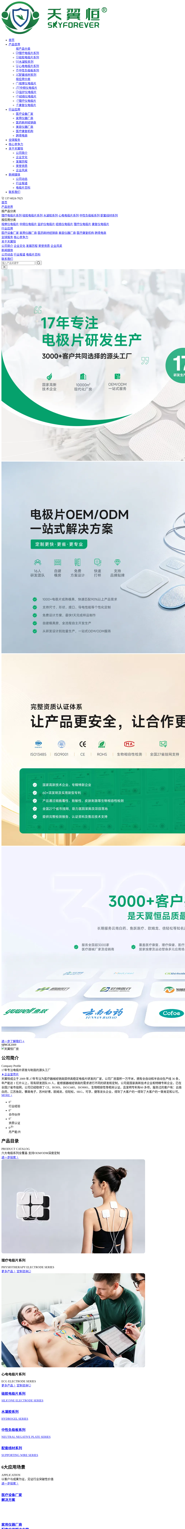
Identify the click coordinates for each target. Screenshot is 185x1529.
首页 (11, 40)
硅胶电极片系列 (29, 57)
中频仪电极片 (28, 87)
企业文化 (21, 157)
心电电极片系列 (29, 66)
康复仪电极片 (27, 105)
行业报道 (21, 183)
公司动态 (21, 178)
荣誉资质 (21, 165)
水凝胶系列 (26, 61)
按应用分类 (23, 79)
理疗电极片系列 (29, 53)
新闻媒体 (14, 174)
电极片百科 (23, 187)
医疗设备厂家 (24, 113)
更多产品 (7, 1271)
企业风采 (21, 170)
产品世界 (14, 44)
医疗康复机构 (24, 131)
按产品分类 (23, 48)
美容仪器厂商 (24, 126)
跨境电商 (21, 135)
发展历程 (21, 161)
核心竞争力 (16, 144)
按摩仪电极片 (27, 83)
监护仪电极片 (27, 92)
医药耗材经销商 (26, 122)
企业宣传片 (11, 1074)
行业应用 (14, 109)
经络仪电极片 (27, 96)
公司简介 (21, 152)
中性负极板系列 (29, 70)
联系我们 (14, 192)
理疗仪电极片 (27, 100)
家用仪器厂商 (24, 118)
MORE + (6, 1095)
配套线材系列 (27, 74)
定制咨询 (22, 1271)
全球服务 (14, 139)
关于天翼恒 (16, 148)
